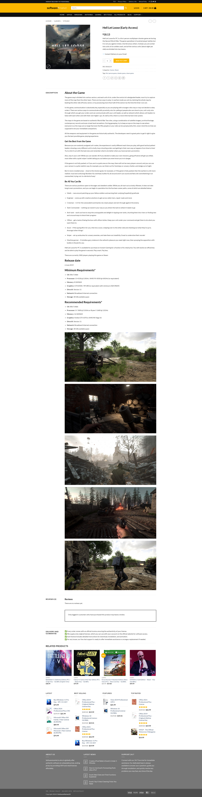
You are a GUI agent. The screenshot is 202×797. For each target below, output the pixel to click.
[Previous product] (154, 21)
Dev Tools (108, 15)
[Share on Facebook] (104, 78)
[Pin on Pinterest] (119, 78)
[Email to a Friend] (116, 78)
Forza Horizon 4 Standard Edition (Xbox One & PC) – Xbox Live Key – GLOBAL (115, 681)
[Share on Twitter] (112, 78)
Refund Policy (143, 1)
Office (69, 15)
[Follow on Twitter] (153, 1)
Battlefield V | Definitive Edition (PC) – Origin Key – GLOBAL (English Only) (58, 681)
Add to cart (121, 61)
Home (62, 15)
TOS (114, 1)
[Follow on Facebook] (149, 1)
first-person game (111, 73)
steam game (130, 73)
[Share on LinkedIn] (123, 78)
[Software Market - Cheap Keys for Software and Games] (57, 8)
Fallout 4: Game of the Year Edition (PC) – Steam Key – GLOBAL (87, 681)
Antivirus (89, 15)
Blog (130, 15)
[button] (136, 8)
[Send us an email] (155, 1)
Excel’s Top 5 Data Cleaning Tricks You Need (102, 782)
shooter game (121, 73)
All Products (119, 15)
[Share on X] (108, 78)
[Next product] (150, 21)
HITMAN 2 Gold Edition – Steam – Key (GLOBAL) (142, 681)
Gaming (98, 15)
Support (137, 15)
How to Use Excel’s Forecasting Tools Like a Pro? (102, 769)
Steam (66, 21)
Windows (78, 15)
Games (57, 21)
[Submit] (126, 8)
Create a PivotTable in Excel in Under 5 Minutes (103, 762)
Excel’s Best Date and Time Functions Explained (102, 776)
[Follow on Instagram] (151, 1)
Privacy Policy (122, 1)
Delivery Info (133, 1)
